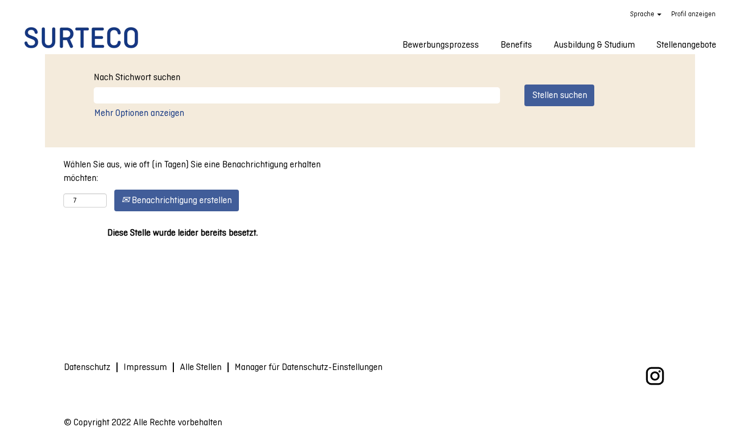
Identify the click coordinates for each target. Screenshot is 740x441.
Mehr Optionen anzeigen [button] (139, 113)
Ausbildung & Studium (594, 45)
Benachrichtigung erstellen (180, 200)
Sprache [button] (643, 14)
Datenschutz (87, 367)
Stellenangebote (686, 45)
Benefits (516, 45)
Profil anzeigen (693, 14)
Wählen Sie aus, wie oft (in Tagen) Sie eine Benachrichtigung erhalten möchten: (192, 171)
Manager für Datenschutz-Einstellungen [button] (308, 367)
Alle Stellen (201, 367)
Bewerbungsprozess (441, 45)
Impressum (145, 367)
